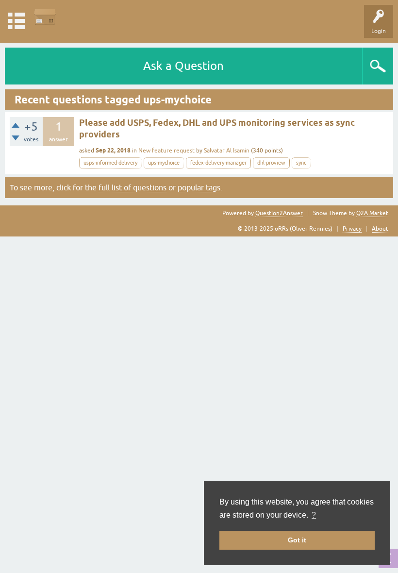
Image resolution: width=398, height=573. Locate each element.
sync (301, 163)
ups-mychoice (164, 163)
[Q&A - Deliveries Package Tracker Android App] (45, 17)
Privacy (352, 228)
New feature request (166, 150)
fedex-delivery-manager (218, 163)
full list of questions (132, 187)
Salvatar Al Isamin (226, 150)
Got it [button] (297, 540)
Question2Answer (279, 213)
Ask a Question (183, 65)
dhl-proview (271, 163)
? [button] (314, 515)
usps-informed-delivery (110, 163)
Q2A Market (372, 213)
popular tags (199, 187)
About (380, 228)
